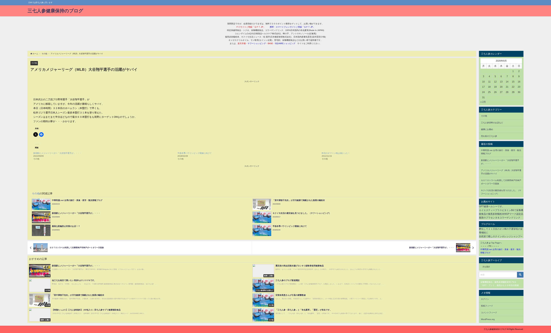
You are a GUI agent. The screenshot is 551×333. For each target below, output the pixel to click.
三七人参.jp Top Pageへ (491, 243)
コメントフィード (489, 313)
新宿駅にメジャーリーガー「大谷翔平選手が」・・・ (57, 153)
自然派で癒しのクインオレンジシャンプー (501, 236)
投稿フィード (487, 306)
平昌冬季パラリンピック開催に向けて (194, 153)
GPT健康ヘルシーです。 (491, 206)
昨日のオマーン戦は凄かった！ (336, 153)
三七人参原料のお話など (492, 123)
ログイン (485, 299)
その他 (34, 63)
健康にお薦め (487, 129)
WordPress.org (488, 319)
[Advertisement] (252, 89)
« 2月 (483, 102)
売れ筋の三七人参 (489, 136)
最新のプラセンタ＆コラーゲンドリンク (499, 217)
